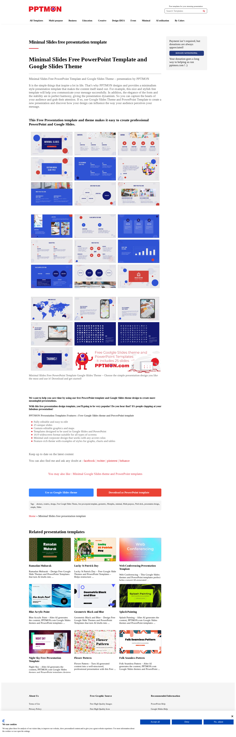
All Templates (36, 20)
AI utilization (162, 20)
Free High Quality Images (101, 704)
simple (33, 507)
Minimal (146, 20)
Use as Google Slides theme (61, 492)
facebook (89, 460)
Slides (39, 507)
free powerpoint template (87, 504)
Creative (102, 20)
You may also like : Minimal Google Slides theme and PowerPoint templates (95, 474)
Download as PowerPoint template (129, 492)
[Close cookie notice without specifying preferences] (232, 716)
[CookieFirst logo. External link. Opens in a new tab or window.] (3, 720)
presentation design (151, 504)
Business (73, 20)
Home (32, 516)
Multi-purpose (56, 20)
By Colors (179, 20)
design (53, 504)
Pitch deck (139, 504)
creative (46, 504)
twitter (101, 460)
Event (133, 20)
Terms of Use (34, 704)
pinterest (112, 460)
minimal (119, 504)
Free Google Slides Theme (67, 504)
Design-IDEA (118, 20)
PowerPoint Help (158, 704)
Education (87, 20)
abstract (39, 504)
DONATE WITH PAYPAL (187, 53)
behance (125, 460)
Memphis (110, 504)
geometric (102, 504)
